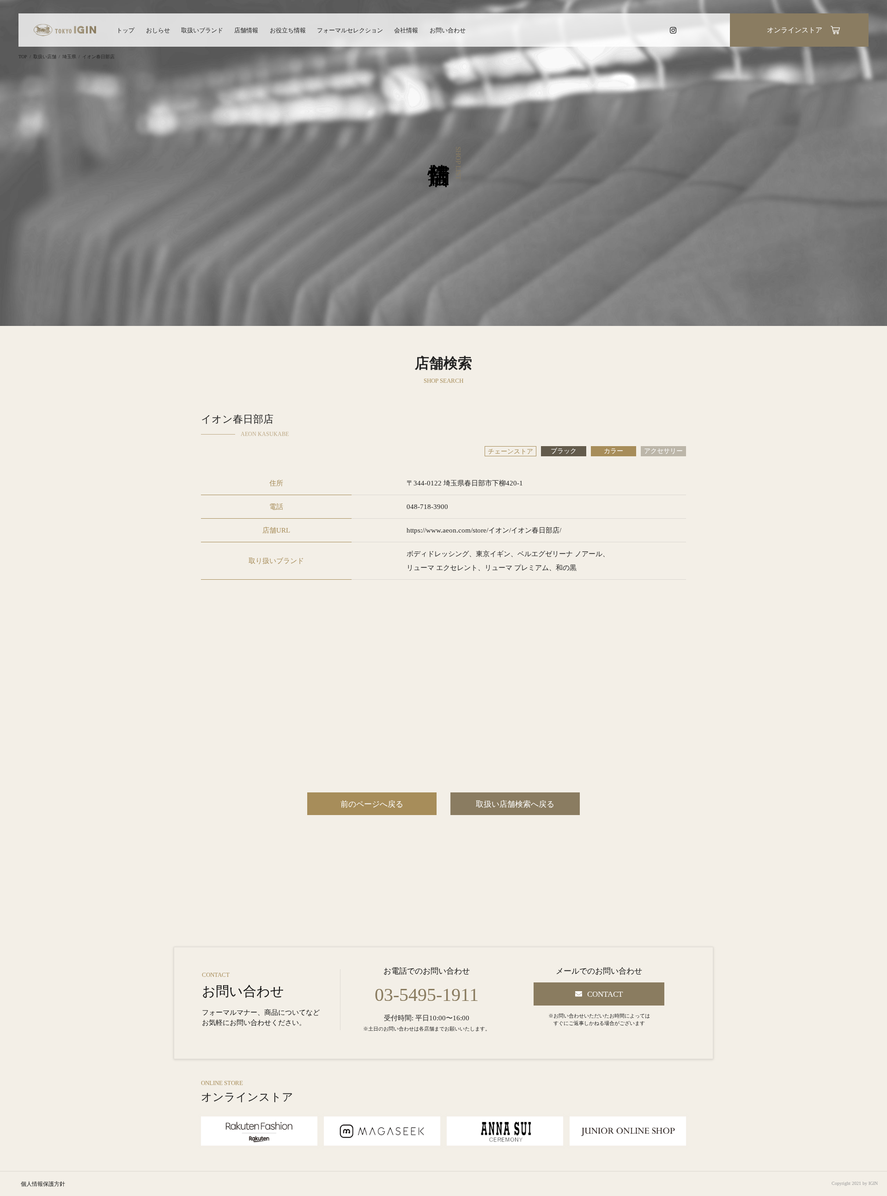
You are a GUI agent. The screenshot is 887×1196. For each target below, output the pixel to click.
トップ (125, 30)
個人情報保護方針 (43, 1184)
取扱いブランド (202, 30)
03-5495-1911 (427, 995)
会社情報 (406, 30)
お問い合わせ (448, 30)
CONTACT (605, 994)
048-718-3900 (427, 506)
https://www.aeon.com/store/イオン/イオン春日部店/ (484, 530)
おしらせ (158, 30)
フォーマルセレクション (350, 30)
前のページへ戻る (371, 804)
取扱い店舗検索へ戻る (515, 804)
